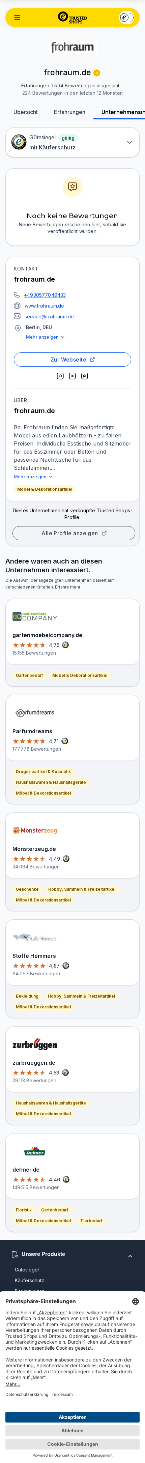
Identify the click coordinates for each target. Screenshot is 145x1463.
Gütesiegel (27, 1269)
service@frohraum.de (49, 316)
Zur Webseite (69, 359)
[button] (17, 17)
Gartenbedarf (29, 675)
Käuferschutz (29, 1280)
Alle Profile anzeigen (69, 533)
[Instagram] (60, 376)
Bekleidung (27, 996)
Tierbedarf (91, 1220)
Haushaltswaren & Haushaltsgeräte (51, 782)
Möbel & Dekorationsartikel (44, 489)
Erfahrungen (69, 112)
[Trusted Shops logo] (72, 17)
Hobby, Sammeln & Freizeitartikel (81, 889)
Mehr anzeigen (42, 337)
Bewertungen (30, 1291)
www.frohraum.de (44, 306)
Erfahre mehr (67, 587)
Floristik (24, 1209)
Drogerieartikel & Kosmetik (43, 771)
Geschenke (27, 889)
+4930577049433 (45, 295)
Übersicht (25, 112)
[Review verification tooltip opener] (96, 72)
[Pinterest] (85, 376)
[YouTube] (72, 376)
